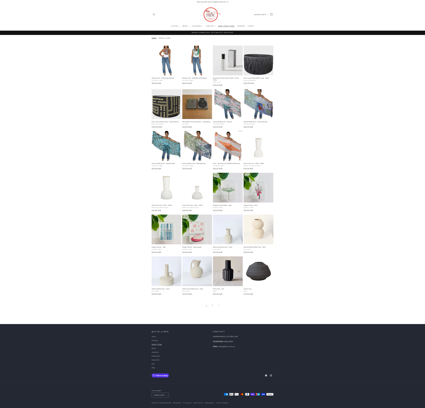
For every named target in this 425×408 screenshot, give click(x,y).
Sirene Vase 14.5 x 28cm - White (162, 205)
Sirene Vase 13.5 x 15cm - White (192, 205)
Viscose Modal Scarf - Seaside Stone (163, 163)
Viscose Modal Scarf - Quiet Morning (255, 122)
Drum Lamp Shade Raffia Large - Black (256, 78)
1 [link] (206, 305)
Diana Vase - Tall (218, 289)
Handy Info (155, 360)
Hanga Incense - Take (159, 247)
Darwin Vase (248, 289)
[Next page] (218, 305)
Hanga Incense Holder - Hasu (222, 205)
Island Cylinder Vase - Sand (160, 289)
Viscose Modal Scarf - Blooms (222, 122)
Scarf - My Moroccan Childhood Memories (226, 163)
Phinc (158, 403)
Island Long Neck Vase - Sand (222, 247)
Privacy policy (187, 403)
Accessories (156, 356)
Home (154, 38)
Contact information (222, 403)
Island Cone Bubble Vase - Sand (192, 289)
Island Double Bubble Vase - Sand (255, 247)
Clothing (155, 341)
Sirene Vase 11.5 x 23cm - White (254, 163)
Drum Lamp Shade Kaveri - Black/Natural (165, 122)
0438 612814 (228, 341)
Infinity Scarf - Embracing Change (163, 78)
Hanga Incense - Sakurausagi (191, 247)
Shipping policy (209, 403)
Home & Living (164, 38)
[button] (154, 14)
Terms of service (198, 403)
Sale (153, 364)
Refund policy (177, 403)
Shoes (154, 348)
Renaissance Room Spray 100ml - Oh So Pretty (226, 79)
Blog (153, 368)
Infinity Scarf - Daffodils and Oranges (194, 78)
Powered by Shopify (165, 403)
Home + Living (157, 344)
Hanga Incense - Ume (250, 205)
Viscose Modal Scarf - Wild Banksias (194, 163)
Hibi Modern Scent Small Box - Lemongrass (196, 122)
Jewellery (155, 352)
